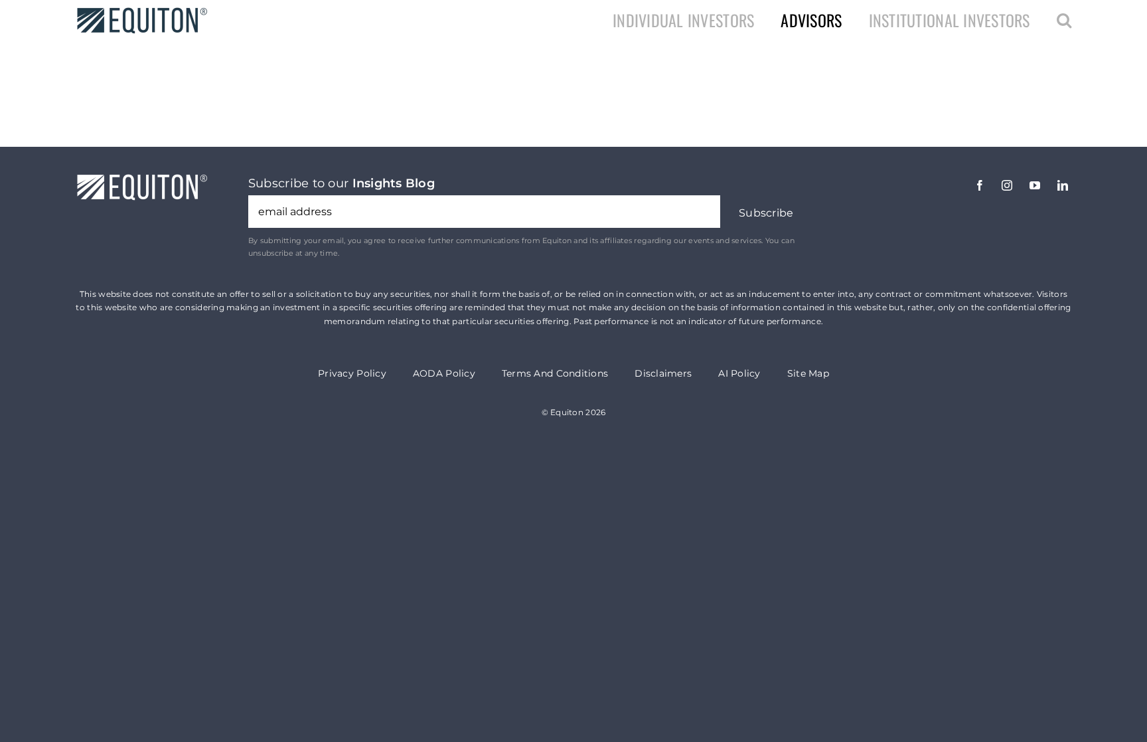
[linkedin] (1062, 185)
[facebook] (979, 185)
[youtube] (1035, 185)
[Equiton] (142, 12)
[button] (1064, 20)
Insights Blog (393, 183)
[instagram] (1007, 185)
